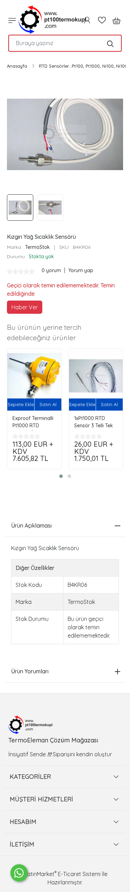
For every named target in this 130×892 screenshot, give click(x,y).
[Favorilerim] (102, 20)
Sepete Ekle (21, 404)
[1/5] (9, 271)
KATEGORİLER (30, 777)
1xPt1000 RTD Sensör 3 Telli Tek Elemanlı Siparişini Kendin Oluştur (94, 423)
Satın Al (48, 404)
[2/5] (12, 271)
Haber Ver (24, 307)
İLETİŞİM (22, 844)
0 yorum (52, 270)
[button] (61, 476)
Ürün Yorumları (30, 671)
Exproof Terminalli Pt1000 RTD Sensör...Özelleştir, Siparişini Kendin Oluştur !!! (32, 423)
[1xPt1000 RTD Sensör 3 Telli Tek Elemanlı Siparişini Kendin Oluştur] (96, 376)
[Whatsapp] (19, 873)
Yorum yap (80, 270)
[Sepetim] (114, 20)
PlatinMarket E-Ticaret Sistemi (62, 873)
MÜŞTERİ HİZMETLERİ (41, 799)
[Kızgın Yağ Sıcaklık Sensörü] (65, 134)
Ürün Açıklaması (31, 525)
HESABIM (23, 822)
